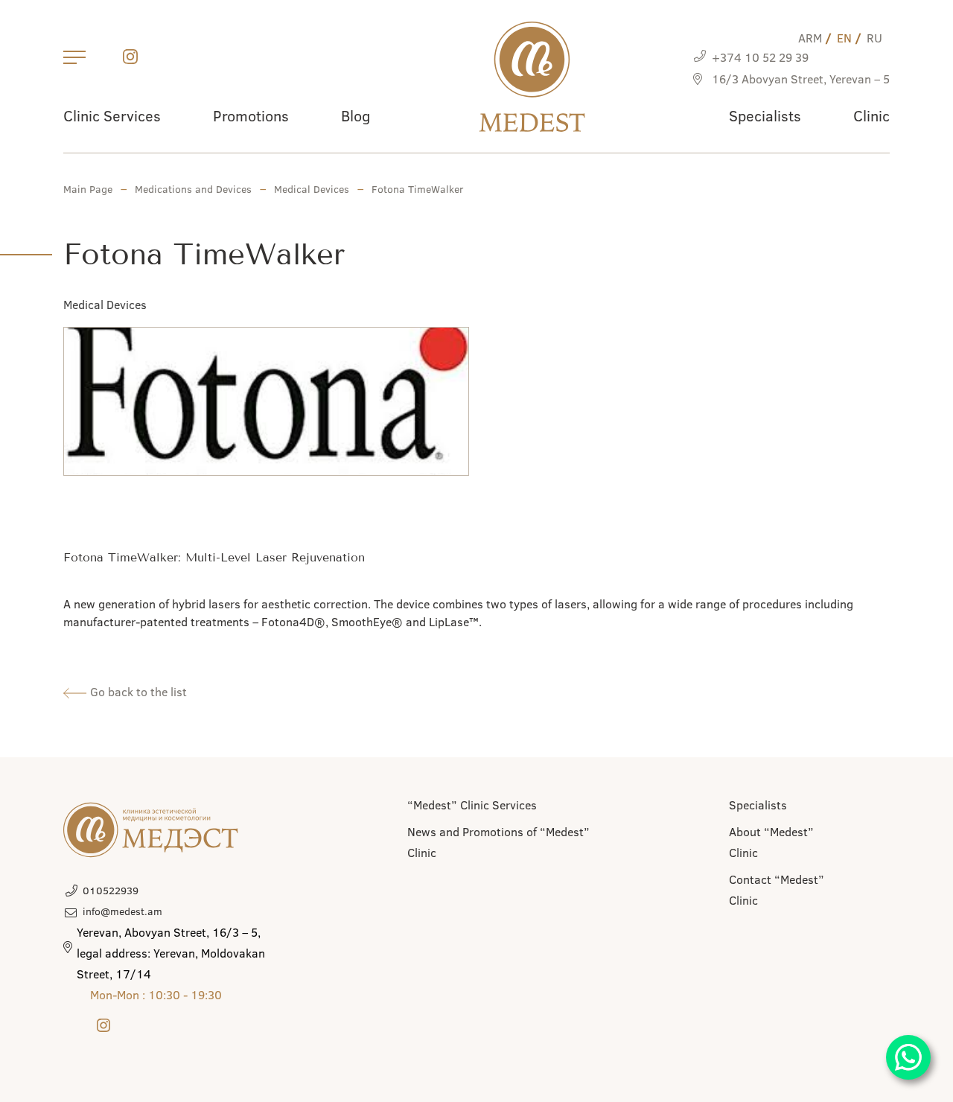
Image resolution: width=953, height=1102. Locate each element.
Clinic (871, 115)
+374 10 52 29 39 (760, 57)
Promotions (251, 115)
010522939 (110, 890)
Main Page (87, 189)
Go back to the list (137, 691)
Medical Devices (311, 189)
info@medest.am (122, 911)
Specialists (765, 115)
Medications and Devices (193, 189)
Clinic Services (112, 115)
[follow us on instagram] (130, 59)
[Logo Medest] (532, 76)
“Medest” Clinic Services (472, 804)
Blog (355, 115)
